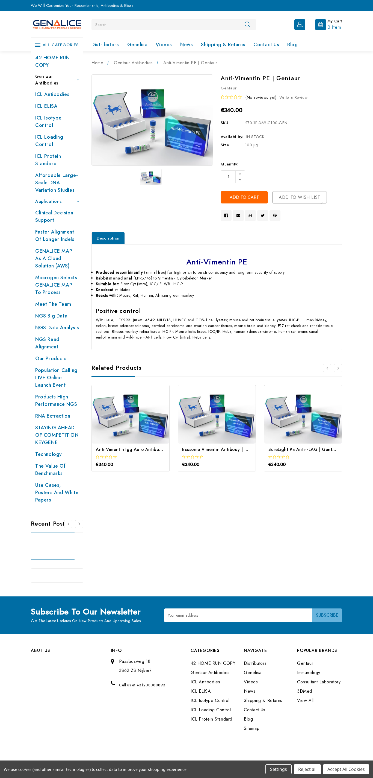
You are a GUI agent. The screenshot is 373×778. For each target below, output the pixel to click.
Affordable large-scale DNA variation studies (56, 183)
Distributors (105, 44)
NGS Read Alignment (47, 343)
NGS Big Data (51, 315)
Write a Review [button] (293, 97)
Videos (164, 44)
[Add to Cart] (123, 419)
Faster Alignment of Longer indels (55, 235)
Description (108, 238)
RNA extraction (52, 415)
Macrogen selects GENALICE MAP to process (56, 285)
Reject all (307, 769)
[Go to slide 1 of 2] (68, 524)
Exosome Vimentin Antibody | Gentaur (222, 449)
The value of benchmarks (50, 469)
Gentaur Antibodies (46, 79)
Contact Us (266, 44)
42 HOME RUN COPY (52, 61)
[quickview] (138, 419)
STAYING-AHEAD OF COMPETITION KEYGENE (56, 435)
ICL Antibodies (52, 94)
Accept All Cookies (346, 769)
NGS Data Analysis (57, 327)
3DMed (304, 691)
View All (305, 700)
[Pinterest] (275, 215)
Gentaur (305, 663)
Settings (278, 769)
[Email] (238, 215)
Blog (292, 44)
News (186, 44)
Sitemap (251, 728)
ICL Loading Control (49, 140)
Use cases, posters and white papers (56, 492)
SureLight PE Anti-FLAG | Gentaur (303, 449)
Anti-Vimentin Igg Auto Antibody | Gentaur (141, 449)
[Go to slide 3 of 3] (327, 368)
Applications (48, 201)
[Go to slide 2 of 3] (338, 368)
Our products (50, 358)
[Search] (247, 24)
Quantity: (229, 164)
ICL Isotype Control (48, 121)
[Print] (250, 215)
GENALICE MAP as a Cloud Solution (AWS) (53, 258)
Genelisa (137, 44)
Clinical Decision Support (54, 216)
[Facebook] (226, 215)
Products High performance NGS (56, 400)
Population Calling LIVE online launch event (56, 378)
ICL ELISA (46, 106)
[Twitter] (262, 215)
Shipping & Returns (223, 44)
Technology (48, 454)
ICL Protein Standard (48, 160)
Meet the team (53, 304)
